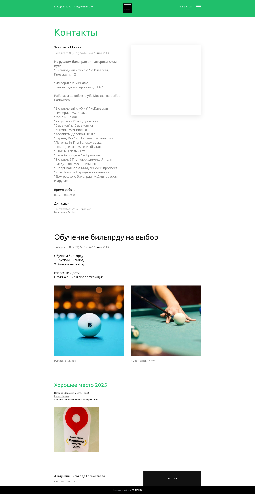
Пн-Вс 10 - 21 (185, 6)
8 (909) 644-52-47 (62, 6)
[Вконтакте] (168, 478)
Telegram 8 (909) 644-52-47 (74, 53)
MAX (106, 53)
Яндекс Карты (61, 396)
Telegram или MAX (83, 6)
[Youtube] (175, 478)
